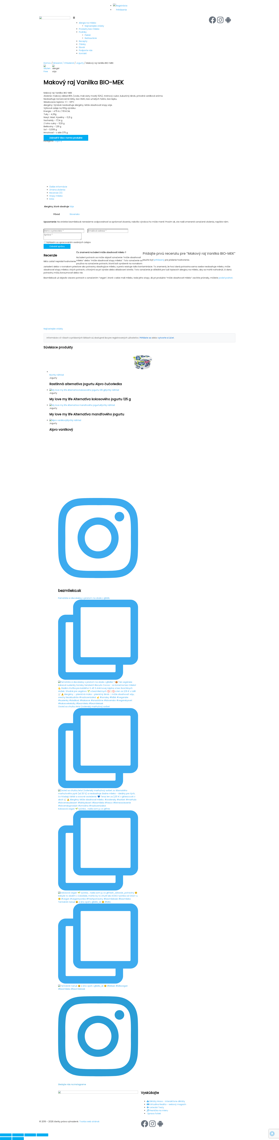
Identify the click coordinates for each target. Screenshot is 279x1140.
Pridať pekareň (222, 2)
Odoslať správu (57, 246)
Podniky (83, 32)
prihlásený (159, 259)
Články (82, 44)
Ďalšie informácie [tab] (58, 186)
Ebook (82, 47)
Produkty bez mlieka (89, 29)
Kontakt (83, 53)
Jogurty (80, 63)
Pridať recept (204, 2)
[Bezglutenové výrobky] (47, 69)
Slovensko (75, 214)
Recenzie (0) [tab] (55, 192)
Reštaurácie (91, 38)
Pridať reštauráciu (233, 4)
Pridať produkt (187, 2)
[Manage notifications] (272, 1133)
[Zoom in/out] (6, 1134)
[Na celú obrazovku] (18, 1134)
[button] (139, 17)
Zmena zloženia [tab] (57, 189)
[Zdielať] (30, 1134)
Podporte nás (85, 50)
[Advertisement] (106, 162)
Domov (47, 63)
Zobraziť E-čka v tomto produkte (65, 137)
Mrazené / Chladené (63, 63)
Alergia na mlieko (87, 22)
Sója (72, 206)
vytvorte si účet (166, 337)
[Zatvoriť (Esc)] (42, 1134)
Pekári (88, 35)
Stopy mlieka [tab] (55, 195)
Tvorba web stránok (89, 1121)
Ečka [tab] (51, 198)
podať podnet (226, 277)
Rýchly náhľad (56, 374)
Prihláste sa (145, 337)
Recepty (83, 41)
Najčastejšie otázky (94, 25)
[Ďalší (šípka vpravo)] (18, 1138)
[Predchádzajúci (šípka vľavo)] (6, 1138)
